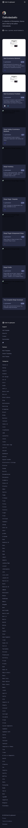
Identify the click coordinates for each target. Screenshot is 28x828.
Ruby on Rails (6, 672)
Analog (4, 367)
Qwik (3, 666)
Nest (3, 607)
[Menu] (25, 2)
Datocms (4, 456)
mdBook (4, 589)
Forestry (4, 509)
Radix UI (4, 669)
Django (4, 468)
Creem (3, 640)
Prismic (4, 663)
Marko (3, 583)
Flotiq (4, 504)
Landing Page (6, 563)
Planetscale (5, 654)
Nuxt (3, 628)
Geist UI (4, 527)
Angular (4, 370)
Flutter (4, 506)
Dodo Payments (6, 637)
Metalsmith (5, 592)
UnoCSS (4, 758)
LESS (3, 572)
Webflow (4, 776)
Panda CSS (5, 643)
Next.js (4, 616)
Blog (3, 400)
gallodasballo (8, 62)
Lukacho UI (5, 577)
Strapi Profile (8, 267)
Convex (4, 438)
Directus (4, 465)
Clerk (3, 427)
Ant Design (5, 376)
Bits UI (4, 394)
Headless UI (5, 542)
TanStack (4, 743)
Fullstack (5, 518)
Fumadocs (4, 521)
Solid (3, 711)
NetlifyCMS (5, 610)
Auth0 (3, 385)
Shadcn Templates (7, 353)
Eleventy (4, 486)
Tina (3, 749)
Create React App (7, 444)
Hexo (3, 545)
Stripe (4, 722)
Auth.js (4, 388)
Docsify (4, 471)
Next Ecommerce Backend (12, 58)
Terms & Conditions (7, 821)
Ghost (3, 530)
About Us (4, 333)
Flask (3, 501)
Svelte (4, 734)
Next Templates (6, 350)
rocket (4, 690)
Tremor (4, 752)
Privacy (4, 818)
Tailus (4, 737)
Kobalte (4, 560)
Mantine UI (5, 580)
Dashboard (5, 453)
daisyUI (4, 450)
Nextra (4, 619)
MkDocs (4, 601)
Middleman (5, 598)
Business (4, 418)
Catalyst (4, 421)
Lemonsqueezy (6, 569)
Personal (4, 651)
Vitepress (5, 764)
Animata (4, 373)
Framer (4, 512)
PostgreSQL (5, 785)
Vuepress (4, 770)
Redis (3, 782)
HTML (3, 551)
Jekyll (4, 557)
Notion (4, 625)
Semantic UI (5, 702)
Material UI (5, 586)
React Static (6, 684)
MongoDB (4, 604)
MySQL (3, 788)
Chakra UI (5, 424)
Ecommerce (5, 480)
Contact (4, 336)
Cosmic (4, 441)
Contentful (5, 435)
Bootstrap (5, 406)
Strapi (4, 720)
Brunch (4, 412)
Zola (3, 779)
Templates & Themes (7, 746)
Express (4, 492)
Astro (3, 382)
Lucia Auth (5, 575)
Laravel (4, 566)
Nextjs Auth (5, 613)
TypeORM (4, 796)
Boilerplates (6, 403)
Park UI (4, 646)
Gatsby (4, 524)
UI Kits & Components (8, 755)
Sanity (4, 696)
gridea (4, 533)
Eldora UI (5, 483)
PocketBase (5, 805)
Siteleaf (4, 708)
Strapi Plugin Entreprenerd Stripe (14, 233)
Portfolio (5, 657)
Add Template (5, 330)
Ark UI (4, 379)
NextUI (4, 622)
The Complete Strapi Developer (13, 300)
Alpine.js (5, 364)
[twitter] (14, 342)
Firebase (4, 498)
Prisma (4, 660)
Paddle (4, 631)
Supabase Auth (6, 731)
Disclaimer (4, 824)
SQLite (4, 791)
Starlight (5, 714)
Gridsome (4, 536)
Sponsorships (5, 339)
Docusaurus (5, 477)
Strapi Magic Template (11, 199)
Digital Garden (6, 459)
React (3, 675)
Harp (3, 539)
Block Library (6, 397)
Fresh (3, 515)
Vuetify (4, 773)
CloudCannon (5, 430)
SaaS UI (4, 693)
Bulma (3, 415)
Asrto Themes (5, 356)
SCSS (3, 699)
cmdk (3, 432)
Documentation (6, 474)
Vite (3, 761)
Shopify (4, 705)
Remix (3, 687)
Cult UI (4, 447)
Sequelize (5, 799)
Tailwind (4, 740)
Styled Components (7, 725)
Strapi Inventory (8, 166)
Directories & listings (9, 462)
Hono (3, 548)
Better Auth (5, 391)
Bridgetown (5, 409)
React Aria (5, 678)
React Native (6, 681)
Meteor (4, 595)
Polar (3, 634)
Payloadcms (5, 648)
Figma (3, 495)
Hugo (3, 554)
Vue (3, 767)
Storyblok (5, 717)
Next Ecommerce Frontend (12, 94)
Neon (3, 793)
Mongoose (4, 802)
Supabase (4, 728)
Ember (3, 489)
